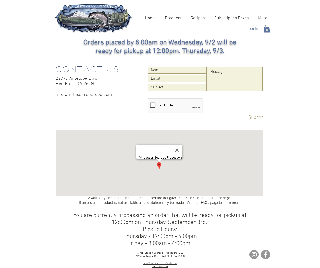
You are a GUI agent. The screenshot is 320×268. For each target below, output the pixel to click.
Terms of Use (160, 266)
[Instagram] (254, 254)
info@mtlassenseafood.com (84, 94)
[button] (267, 28)
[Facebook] (265, 254)
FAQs (205, 203)
